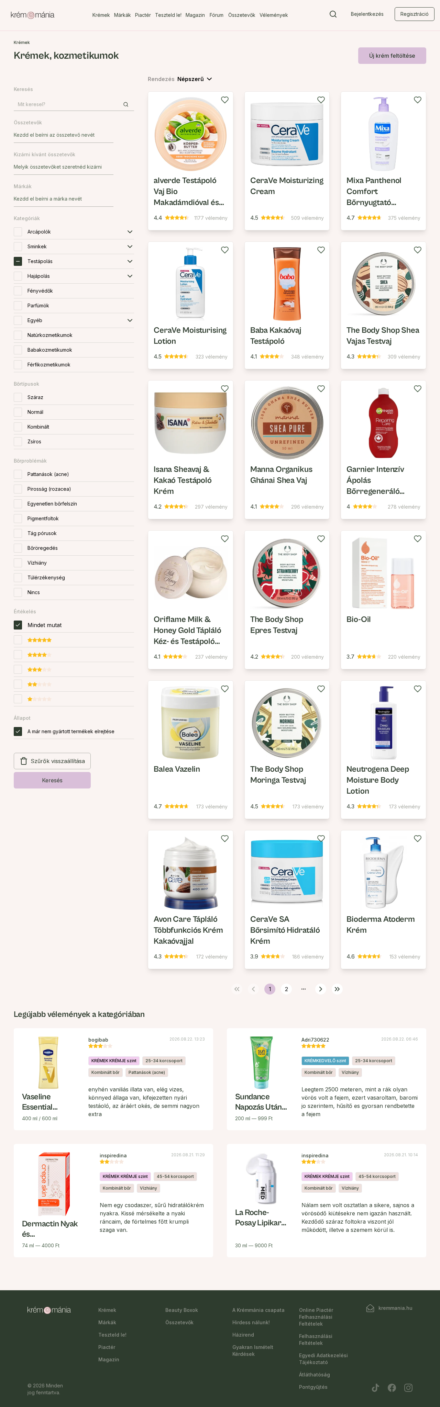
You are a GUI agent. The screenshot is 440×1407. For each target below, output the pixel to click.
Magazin (195, 15)
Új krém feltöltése (392, 55)
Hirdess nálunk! (251, 1322)
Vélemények (274, 15)
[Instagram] (408, 1387)
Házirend (243, 1335)
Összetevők (241, 15)
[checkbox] (18, 231)
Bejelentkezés (367, 14)
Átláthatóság (314, 1374)
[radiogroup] (74, 663)
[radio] (18, 625)
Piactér (143, 15)
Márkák (122, 15)
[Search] (333, 15)
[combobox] (63, 135)
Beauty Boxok (181, 1310)
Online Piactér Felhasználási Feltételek (316, 1317)
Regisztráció (414, 14)
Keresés (52, 780)
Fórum (216, 15)
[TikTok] (375, 1387)
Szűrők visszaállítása (58, 761)
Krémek (101, 15)
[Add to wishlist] (225, 100)
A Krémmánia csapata (258, 1310)
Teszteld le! (168, 15)
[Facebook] (392, 1387)
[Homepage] (32, 15)
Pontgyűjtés (313, 1387)
